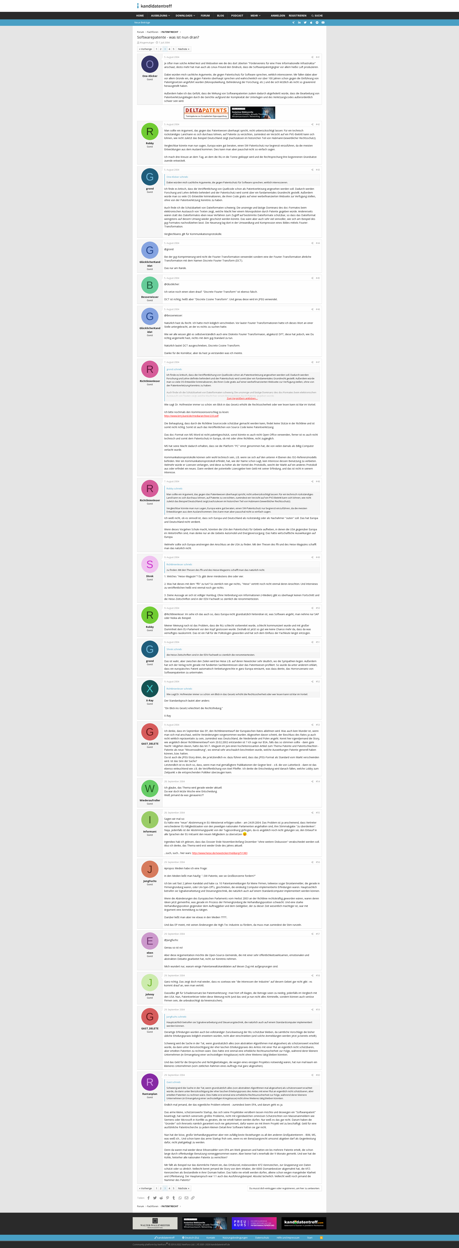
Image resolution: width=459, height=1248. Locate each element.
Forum (205, 15)
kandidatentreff (165, 1237)
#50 (318, 608)
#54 (318, 781)
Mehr (254, 15)
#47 (318, 362)
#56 (318, 862)
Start (309, 1237)
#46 (318, 309)
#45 (318, 278)
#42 (318, 124)
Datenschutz (262, 1237)
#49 (318, 557)
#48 (318, 481)
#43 (318, 169)
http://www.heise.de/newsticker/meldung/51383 (219, 853)
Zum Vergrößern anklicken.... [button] (242, 398)
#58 (318, 975)
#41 (318, 57)
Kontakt (211, 1237)
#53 (318, 724)
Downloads (184, 15)
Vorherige (146, 49)
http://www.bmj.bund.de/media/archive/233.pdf (191, 415)
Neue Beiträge (142, 22)
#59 (318, 1009)
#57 (318, 933)
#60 (318, 1075)
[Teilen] (312, 57)
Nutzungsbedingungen (235, 1237)
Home (140, 15)
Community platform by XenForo (164, 1244)
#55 (318, 812)
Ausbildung (159, 15)
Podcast (237, 15)
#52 (318, 681)
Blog (220, 15)
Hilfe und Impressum (288, 1237)
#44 (318, 243)
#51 (318, 642)
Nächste (182, 49)
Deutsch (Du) (191, 1237)
